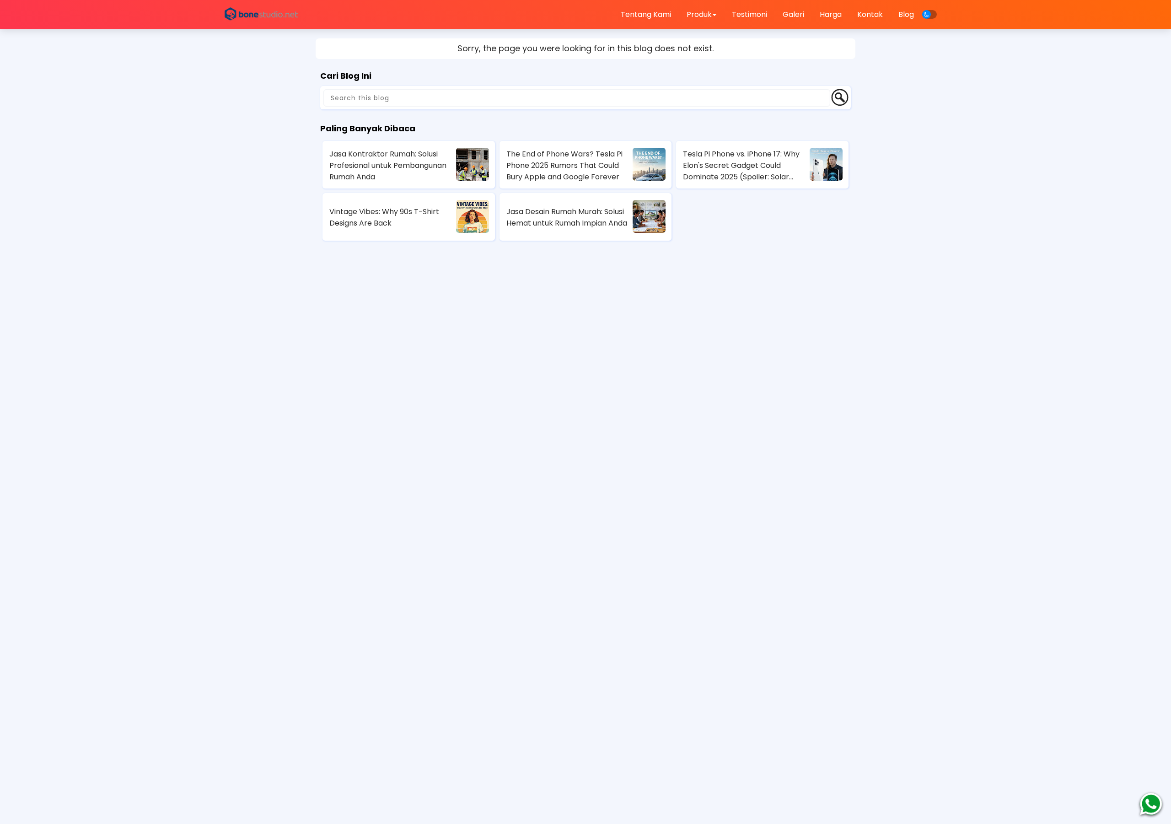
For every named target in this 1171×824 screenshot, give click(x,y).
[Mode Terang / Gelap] (929, 14)
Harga (831, 14)
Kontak (870, 14)
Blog (906, 14)
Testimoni (749, 14)
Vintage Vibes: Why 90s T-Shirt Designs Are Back (384, 217)
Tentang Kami (646, 14)
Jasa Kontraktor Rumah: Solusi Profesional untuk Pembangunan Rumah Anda (387, 165)
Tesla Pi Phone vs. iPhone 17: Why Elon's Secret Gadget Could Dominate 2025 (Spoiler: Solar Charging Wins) (741, 166)
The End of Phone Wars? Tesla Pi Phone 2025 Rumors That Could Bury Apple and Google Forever (564, 165)
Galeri (793, 14)
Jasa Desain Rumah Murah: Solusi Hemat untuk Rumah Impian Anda (566, 217)
